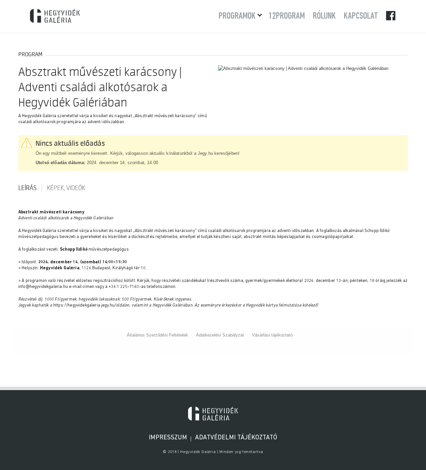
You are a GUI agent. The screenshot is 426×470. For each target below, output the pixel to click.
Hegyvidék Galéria (55, 16)
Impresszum (168, 438)
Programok (237, 16)
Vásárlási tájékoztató (272, 335)
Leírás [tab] (27, 188)
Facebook (391, 15)
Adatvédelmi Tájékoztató (236, 438)
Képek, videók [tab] (66, 188)
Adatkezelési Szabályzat (220, 335)
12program (287, 16)
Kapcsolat (361, 16)
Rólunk (324, 16)
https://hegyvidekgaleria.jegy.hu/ (84, 305)
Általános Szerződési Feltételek (157, 335)
